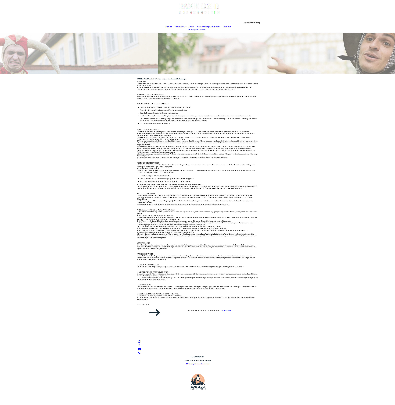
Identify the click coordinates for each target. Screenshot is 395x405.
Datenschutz (204, 364)
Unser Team (227, 27)
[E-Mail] (139, 349)
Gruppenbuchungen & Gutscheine (208, 27)
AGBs (188, 364)
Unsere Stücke (180, 27)
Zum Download (226, 310)
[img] (197, 11)
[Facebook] (139, 345)
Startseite (169, 27)
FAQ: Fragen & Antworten (197, 29)
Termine (191, 27)
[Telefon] (139, 353)
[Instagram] (139, 341)
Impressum (195, 364)
